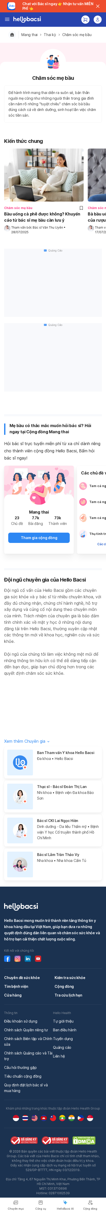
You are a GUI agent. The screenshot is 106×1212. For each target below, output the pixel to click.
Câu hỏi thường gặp (20, 1067)
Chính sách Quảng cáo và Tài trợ (28, 1056)
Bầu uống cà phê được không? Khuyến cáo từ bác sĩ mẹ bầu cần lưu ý (42, 217)
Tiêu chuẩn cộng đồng (22, 1076)
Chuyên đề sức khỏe (22, 977)
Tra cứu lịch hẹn (68, 995)
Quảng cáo (62, 1047)
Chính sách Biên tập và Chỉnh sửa (28, 1041)
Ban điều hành (64, 1030)
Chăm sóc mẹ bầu (77, 34)
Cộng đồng (64, 986)
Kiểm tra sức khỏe (70, 977)
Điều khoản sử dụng (20, 1021)
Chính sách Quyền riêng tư (26, 1030)
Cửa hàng (12, 995)
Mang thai (29, 34)
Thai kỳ (50, 34)
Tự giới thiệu (63, 1021)
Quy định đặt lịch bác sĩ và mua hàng (26, 1088)
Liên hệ (59, 1056)
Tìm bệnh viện (16, 986)
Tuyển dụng (63, 1038)
